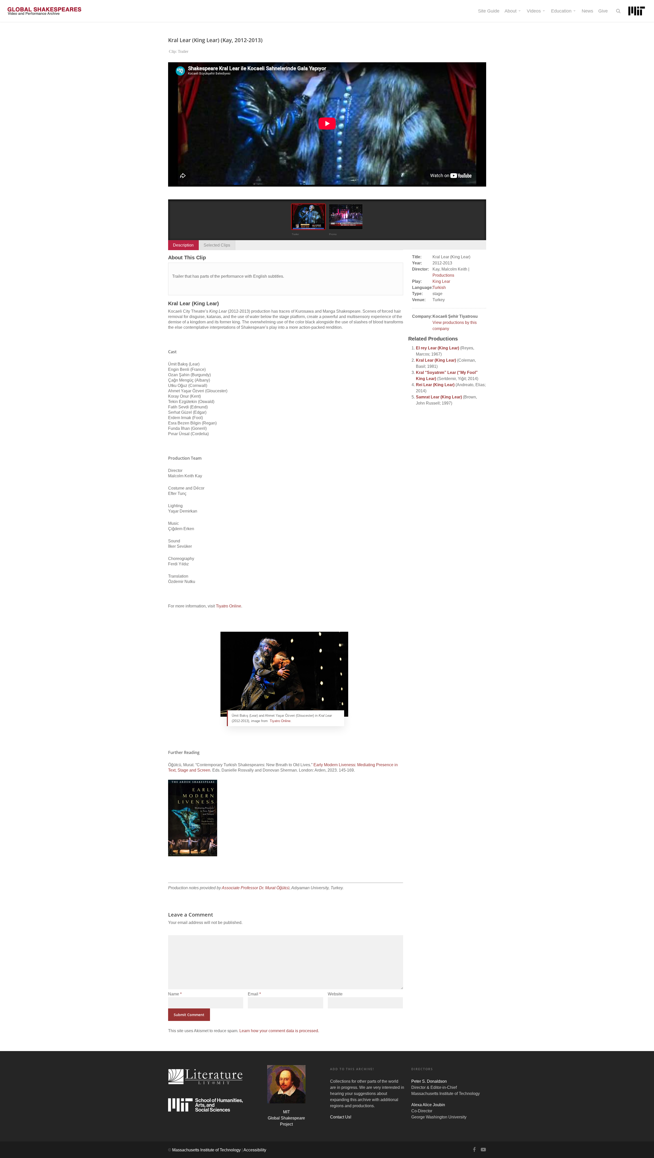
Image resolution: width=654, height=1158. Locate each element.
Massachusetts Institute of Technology (206, 1150)
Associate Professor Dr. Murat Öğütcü (255, 888)
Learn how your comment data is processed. (279, 1031)
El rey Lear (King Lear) (437, 348)
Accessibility (254, 1150)
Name (175, 994)
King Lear (441, 281)
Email (254, 994)
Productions (443, 275)
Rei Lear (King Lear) (435, 385)
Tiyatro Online (228, 606)
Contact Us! (340, 1117)
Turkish (439, 287)
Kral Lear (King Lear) (436, 360)
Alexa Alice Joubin (428, 1105)
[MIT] (636, 11)
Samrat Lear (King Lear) (439, 397)
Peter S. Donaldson (429, 1081)
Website (335, 994)
